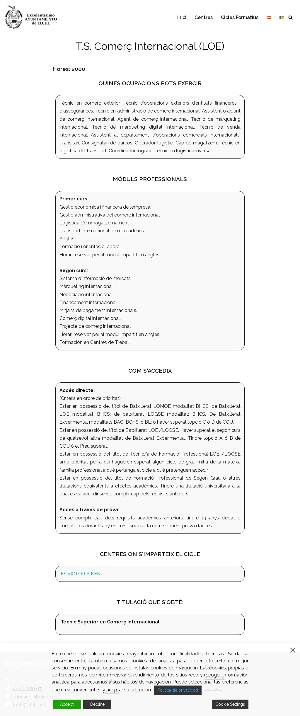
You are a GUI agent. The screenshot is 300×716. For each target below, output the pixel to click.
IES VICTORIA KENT (81, 574)
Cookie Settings (230, 704)
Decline (97, 704)
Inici (181, 17)
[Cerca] (290, 17)
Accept (67, 704)
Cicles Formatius (239, 17)
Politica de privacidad (178, 690)
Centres (204, 17)
